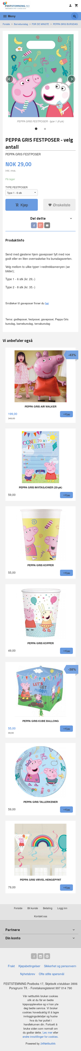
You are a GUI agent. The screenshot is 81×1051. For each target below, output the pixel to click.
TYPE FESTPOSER (16, 187)
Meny (11, 16)
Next (75, 78)
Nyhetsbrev (27, 974)
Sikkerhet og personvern (60, 966)
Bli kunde (32, 908)
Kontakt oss (40, 916)
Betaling (47, 908)
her (47, 303)
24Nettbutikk (48, 1043)
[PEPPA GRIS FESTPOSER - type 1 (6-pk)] (40, 75)
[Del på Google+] (40, 225)
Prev (13, 78)
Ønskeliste (61, 204)
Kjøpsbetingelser (29, 966)
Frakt (11, 966)
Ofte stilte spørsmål (51, 974)
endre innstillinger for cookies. (41, 1037)
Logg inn (62, 908)
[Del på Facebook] (34, 225)
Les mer (48, 1032)
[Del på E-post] (47, 225)
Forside (6, 24)
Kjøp (24, 204)
